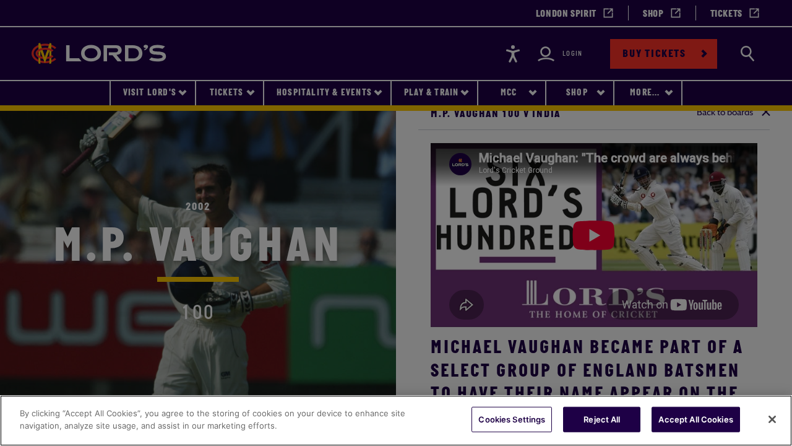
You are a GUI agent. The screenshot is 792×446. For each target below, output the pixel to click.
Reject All (601, 419)
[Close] (772, 419)
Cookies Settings (511, 419)
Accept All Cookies (695, 419)
